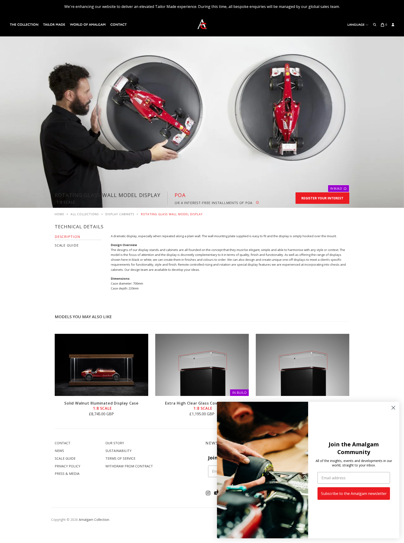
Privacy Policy (67, 466)
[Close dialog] (393, 408)
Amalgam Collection (94, 519)
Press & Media (67, 473)
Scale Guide (65, 458)
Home (59, 214)
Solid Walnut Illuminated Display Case (101, 406)
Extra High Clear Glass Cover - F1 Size (202, 406)
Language (356, 24)
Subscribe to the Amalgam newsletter (354, 493)
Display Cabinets (119, 214)
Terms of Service (120, 458)
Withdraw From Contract (129, 466)
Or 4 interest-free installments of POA (215, 203)
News (59, 450)
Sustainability (118, 450)
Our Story (114, 443)
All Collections (85, 214)
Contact (118, 25)
